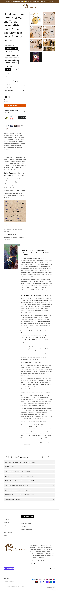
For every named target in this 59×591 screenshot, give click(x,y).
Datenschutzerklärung (37, 586)
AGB (44, 586)
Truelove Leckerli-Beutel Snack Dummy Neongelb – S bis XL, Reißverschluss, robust (13, 115)
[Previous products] (21, 111)
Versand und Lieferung (26, 523)
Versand (11, 99)
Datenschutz (7, 529)
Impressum (6, 519)
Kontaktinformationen (51, 587)
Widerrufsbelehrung (26, 520)
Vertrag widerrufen (28, 516)
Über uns (6, 516)
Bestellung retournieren (26, 529)
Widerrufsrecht (28, 586)
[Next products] (24, 111)
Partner (5, 535)
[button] (3, 6)
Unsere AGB (6, 522)
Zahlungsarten (24, 526)
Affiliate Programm (8, 532)
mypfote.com (13, 586)
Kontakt (23, 532)
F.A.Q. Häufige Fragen (9, 525)
